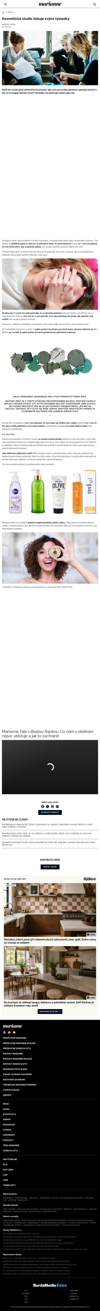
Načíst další (50, 867)
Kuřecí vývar (7, 1222)
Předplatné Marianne (14, 1038)
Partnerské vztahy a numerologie (51, 1209)
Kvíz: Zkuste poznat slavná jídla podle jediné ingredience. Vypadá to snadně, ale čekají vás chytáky (36, 1271)
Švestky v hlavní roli (28, 1220)
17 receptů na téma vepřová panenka (80, 1220)
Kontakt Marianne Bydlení (17, 1059)
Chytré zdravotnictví (80, 1209)
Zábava (7, 1119)
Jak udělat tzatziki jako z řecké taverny (54, 1222)
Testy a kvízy (33, 1197)
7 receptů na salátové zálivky (78, 1222)
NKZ (26, 1296)
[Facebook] (4, 1032)
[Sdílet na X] (47, 806)
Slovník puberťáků (21, 1197)
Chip (5, 1175)
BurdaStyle (74, 1296)
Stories (7, 1130)
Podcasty (8, 1140)
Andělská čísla (45, 1197)
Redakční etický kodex (15, 1069)
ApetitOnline (10, 1159)
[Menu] (5, 4)
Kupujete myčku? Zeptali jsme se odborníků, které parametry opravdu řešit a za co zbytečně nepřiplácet (38, 1243)
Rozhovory (9, 1125)
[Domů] (50, 3)
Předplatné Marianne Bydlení (19, 1043)
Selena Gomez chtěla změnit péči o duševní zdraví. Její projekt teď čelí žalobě (29, 1258)
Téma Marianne (11, 1145)
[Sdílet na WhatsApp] (57, 806)
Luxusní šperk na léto (49, 1211)
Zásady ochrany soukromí (17, 1074)
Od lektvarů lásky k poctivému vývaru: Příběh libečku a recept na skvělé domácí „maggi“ (32, 1240)
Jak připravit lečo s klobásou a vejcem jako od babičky (41, 1225)
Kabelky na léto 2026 (20, 1211)
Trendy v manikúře (9, 1209)
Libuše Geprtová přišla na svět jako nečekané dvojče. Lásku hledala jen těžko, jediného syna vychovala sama (40, 1264)
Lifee (5, 1180)
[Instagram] (9, 1032)
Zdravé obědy (23, 1200)
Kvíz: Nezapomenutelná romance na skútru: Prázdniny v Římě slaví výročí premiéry (31, 1246)
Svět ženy (8, 1170)
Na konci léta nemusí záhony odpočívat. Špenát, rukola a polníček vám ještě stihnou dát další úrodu (36, 1261)
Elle (5, 1164)
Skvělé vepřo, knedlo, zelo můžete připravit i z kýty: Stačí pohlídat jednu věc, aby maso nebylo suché (36, 1274)
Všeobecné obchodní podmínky (20, 1085)
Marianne (74, 1290)
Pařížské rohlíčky (33, 1222)
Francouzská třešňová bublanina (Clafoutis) (51, 1220)
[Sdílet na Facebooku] (42, 806)
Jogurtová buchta (20, 1222)
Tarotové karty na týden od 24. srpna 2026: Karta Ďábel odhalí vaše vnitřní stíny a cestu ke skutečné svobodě (39, 1237)
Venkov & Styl (10, 1151)
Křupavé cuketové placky (11, 1220)
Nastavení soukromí (14, 1080)
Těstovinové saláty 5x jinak (71, 1225)
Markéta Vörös (9, 24)
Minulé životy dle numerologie (27, 1209)
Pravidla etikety (8, 1197)
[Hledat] (94, 3)
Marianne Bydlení (49, 1012)
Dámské (74, 1293)
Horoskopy (9, 1135)
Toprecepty (9, 1185)
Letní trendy (12, 1200)
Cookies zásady (11, 1090)
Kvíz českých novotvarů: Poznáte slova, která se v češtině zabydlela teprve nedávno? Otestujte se (36, 1267)
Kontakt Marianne (13, 1054)
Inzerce (7, 1095)
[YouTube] (14, 1032)
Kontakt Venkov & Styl (15, 1064)
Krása (10, 12)
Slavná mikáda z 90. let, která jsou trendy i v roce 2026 (21, 1233)
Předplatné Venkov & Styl (17, 1048)
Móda (6, 1104)
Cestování (54, 1197)
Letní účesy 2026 (34, 1211)
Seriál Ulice (67, 1209)
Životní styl (9, 1114)
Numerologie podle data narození (71, 1197)
